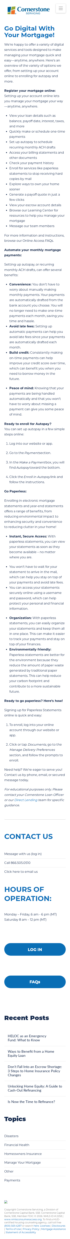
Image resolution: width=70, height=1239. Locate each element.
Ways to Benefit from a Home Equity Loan (31, 1053)
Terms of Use (13, 1229)
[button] (61, 8)
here (36, 1225)
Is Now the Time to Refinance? (32, 1102)
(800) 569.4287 (13, 1225)
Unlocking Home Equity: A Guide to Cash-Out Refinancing (35, 1088)
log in (36, 854)
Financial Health (16, 1145)
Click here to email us (21, 872)
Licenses (45, 1225)
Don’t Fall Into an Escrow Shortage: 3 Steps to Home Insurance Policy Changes (35, 1071)
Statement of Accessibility (21, 1232)
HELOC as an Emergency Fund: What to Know (27, 1038)
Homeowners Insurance (23, 1154)
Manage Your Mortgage (22, 1162)
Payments (12, 1180)
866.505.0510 (21, 863)
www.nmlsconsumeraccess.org (23, 1219)
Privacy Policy (31, 1229)
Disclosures (58, 1225)
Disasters (11, 1136)
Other (8, 1171)
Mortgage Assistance (53, 1229)
